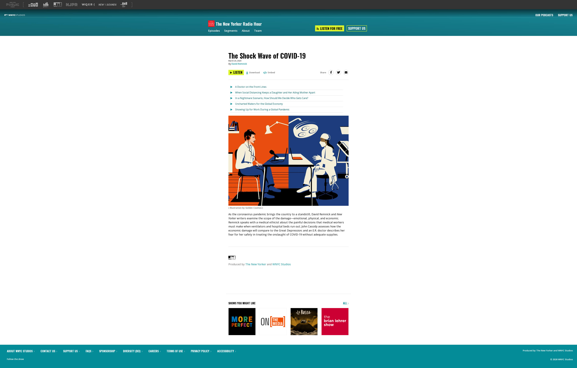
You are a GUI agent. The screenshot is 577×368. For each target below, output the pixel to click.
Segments (230, 31)
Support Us (565, 15)
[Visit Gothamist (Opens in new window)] (46, 4)
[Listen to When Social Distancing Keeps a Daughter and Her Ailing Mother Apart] (232, 93)
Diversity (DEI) (131, 351)
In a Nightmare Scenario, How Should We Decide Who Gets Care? (271, 98)
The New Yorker (255, 264)
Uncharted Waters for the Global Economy (259, 103)
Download (254, 72)
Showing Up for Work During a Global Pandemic (262, 109)
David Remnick (239, 63)
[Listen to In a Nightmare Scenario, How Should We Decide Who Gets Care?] (232, 98)
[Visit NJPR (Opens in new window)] (72, 4)
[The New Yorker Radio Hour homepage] (212, 23)
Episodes (214, 31)
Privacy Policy (200, 351)
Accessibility (225, 351)
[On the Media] (273, 322)
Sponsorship (107, 351)
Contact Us (48, 351)
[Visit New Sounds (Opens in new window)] (107, 5)
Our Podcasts (544, 15)
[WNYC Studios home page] (18, 15)
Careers (153, 351)
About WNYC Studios (20, 351)
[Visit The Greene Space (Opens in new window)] (124, 4)
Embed (271, 72)
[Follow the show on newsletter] (34, 358)
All (345, 303)
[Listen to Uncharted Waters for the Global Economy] (232, 104)
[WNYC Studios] (232, 258)
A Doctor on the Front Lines (250, 86)
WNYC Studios (281, 264)
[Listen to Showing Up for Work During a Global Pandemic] (232, 110)
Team (258, 31)
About (246, 31)
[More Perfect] (242, 322)
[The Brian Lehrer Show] (335, 322)
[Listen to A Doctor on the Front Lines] (232, 87)
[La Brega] (304, 322)
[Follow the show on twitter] (28, 358)
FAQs (88, 351)
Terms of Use (175, 351)
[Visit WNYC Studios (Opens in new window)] (58, 4)
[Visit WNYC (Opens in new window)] (33, 5)
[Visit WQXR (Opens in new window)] (88, 4)
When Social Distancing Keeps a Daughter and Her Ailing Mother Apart (275, 92)
